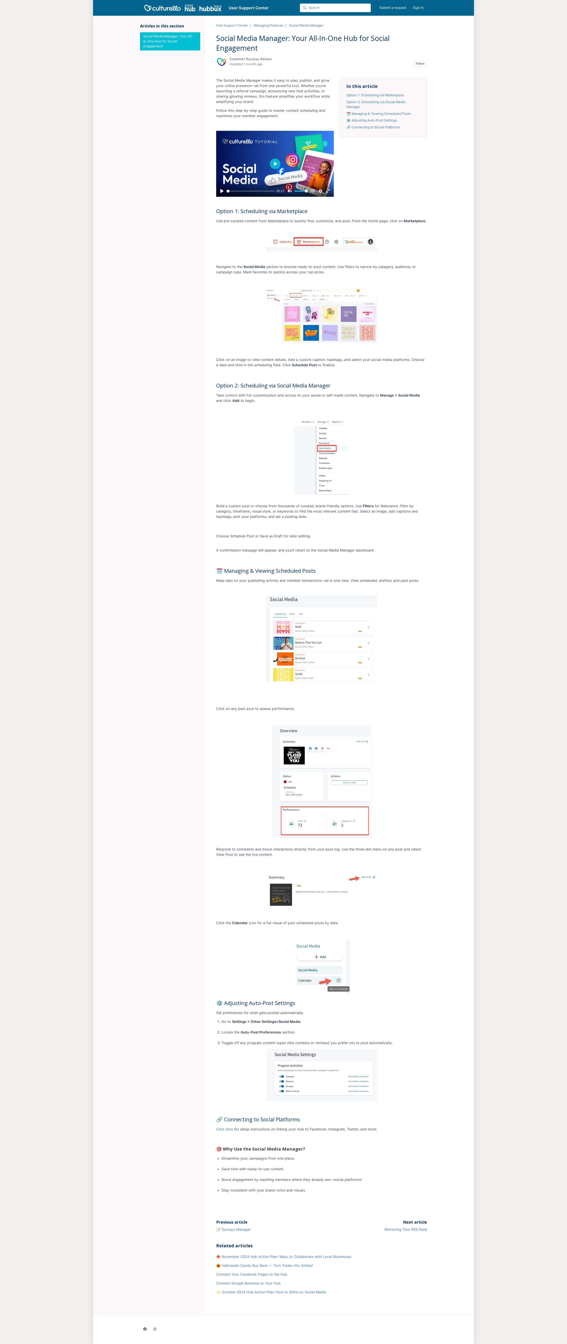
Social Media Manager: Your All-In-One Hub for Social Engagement (168, 41)
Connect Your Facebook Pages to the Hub (251, 1274)
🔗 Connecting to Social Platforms (373, 127)
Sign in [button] (418, 8)
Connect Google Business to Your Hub (248, 1283)
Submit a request (392, 8)
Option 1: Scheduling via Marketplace (375, 95)
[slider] (251, 191)
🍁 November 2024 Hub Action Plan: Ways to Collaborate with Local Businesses (283, 1256)
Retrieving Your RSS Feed (405, 1229)
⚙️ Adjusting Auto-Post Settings (371, 120)
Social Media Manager (306, 25)
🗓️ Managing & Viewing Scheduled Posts (378, 114)
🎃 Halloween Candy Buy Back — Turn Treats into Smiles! (264, 1265)
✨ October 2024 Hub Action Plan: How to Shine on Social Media (271, 1292)
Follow (420, 63)
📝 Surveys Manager (233, 1229)
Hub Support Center (232, 25)
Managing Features (269, 25)
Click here (224, 1129)
